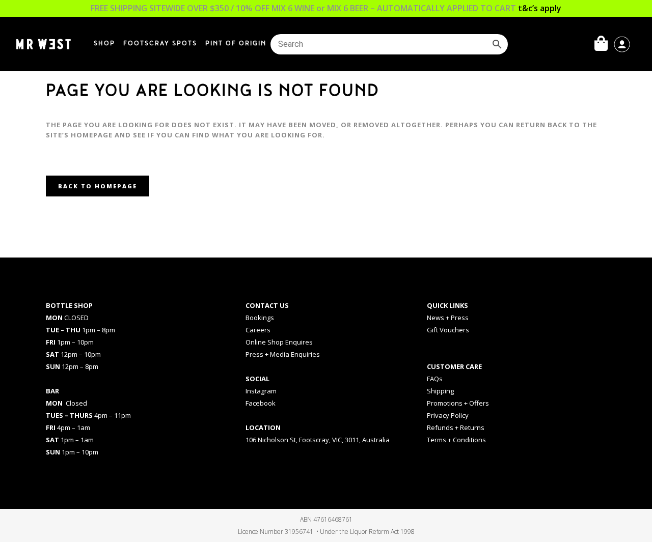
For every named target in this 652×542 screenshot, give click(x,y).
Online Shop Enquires (279, 342)
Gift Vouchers (448, 329)
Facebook (261, 403)
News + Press (448, 317)
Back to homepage (97, 186)
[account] (622, 43)
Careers (258, 329)
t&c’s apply (539, 8)
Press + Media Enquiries (283, 354)
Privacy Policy (448, 415)
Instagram (261, 390)
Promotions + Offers (458, 403)
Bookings (260, 317)
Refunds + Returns (455, 427)
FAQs (435, 378)
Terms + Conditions (456, 439)
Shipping (440, 390)
